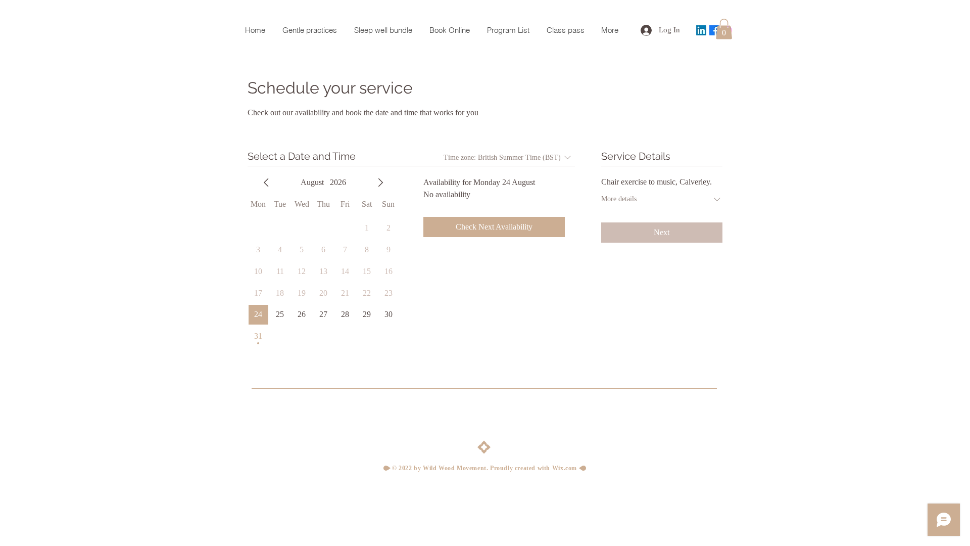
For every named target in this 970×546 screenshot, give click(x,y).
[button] (724, 29)
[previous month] (266, 182)
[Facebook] (714, 30)
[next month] (380, 182)
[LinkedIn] (701, 30)
